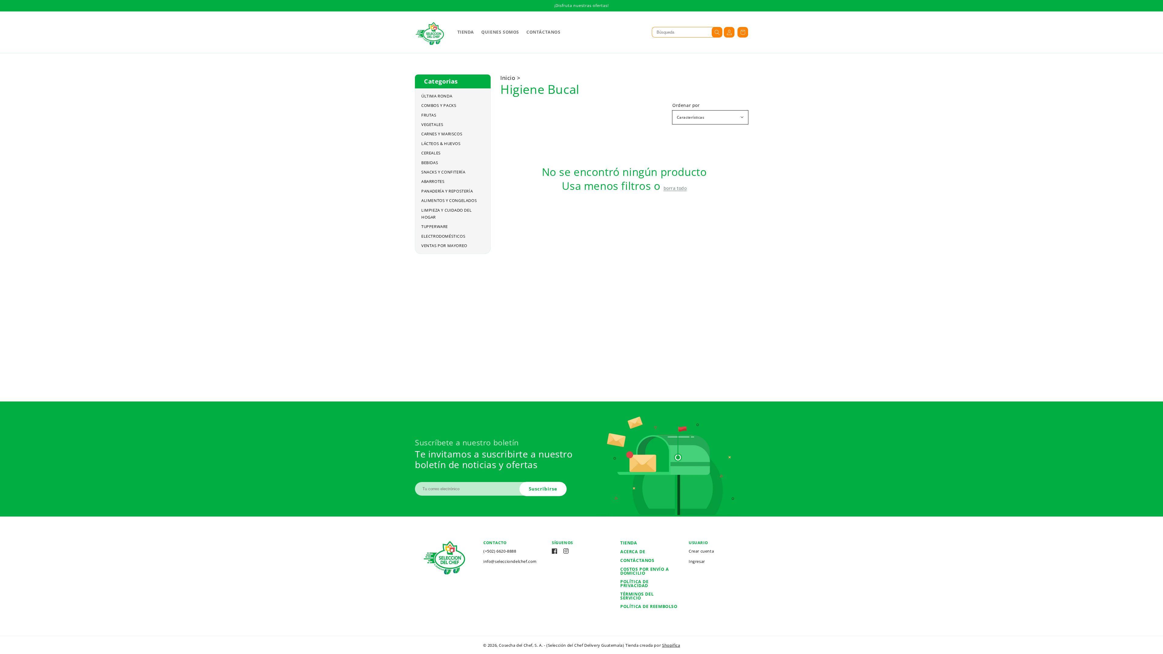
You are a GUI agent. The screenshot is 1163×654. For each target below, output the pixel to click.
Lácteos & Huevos (441, 143)
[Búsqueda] (717, 32)
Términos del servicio (637, 596)
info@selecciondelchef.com (510, 561)
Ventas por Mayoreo (444, 245)
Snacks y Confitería (443, 172)
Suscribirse (543, 489)
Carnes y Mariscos (441, 134)
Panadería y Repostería (447, 191)
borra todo (675, 188)
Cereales (431, 153)
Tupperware (434, 226)
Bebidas (429, 162)
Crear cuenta (701, 551)
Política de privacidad (634, 583)
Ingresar (697, 561)
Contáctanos (637, 560)
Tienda (628, 543)
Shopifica (671, 645)
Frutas (428, 115)
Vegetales (432, 124)
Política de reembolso (649, 606)
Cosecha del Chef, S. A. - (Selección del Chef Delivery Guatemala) (561, 645)
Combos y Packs (438, 105)
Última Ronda (436, 96)
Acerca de (632, 551)
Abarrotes (432, 181)
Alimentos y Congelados (449, 200)
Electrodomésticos (443, 236)
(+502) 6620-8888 (499, 551)
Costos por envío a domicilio (644, 571)
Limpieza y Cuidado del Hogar (446, 213)
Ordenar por (686, 105)
